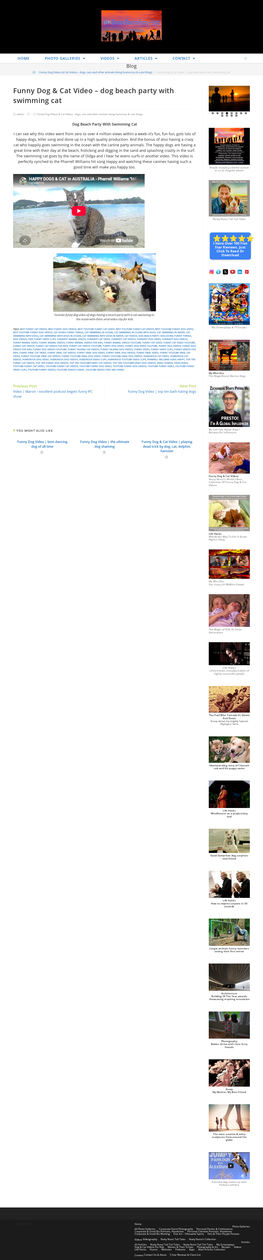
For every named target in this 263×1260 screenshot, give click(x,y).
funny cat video (152, 342)
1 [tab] (213, 113)
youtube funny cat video (28, 366)
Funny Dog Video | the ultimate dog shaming (104, 444)
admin (20, 114)
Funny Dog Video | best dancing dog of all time (42, 444)
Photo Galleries (241, 1226)
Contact (139, 1255)
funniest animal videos (71, 339)
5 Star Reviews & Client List (185, 1255)
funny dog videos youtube (50, 349)
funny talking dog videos (116, 349)
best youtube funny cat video (96, 329)
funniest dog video (149, 339)
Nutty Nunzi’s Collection (202, 1239)
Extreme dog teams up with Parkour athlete (229, 1183)
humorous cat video (156, 356)
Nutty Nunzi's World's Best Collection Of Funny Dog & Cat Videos (228, 482)
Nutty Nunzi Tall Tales (173, 1239)
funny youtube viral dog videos (122, 356)
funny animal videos (52, 342)
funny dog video (113, 345)
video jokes (181, 362)
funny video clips (162, 349)
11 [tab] (232, 115)
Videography (150, 1239)
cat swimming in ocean (99, 332)
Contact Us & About (155, 1255)
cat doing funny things (68, 332)
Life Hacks (140, 1249)
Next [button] (245, 98)
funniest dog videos (174, 339)
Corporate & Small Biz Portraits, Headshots (159, 1231)
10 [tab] (227, 115)
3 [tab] (222, 113)
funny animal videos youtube (122, 342)
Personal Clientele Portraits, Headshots (209, 1231)
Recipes (225, 1247)
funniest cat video (98, 339)
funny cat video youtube (179, 342)
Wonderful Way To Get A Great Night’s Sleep (228, 538)
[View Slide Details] (229, 98)
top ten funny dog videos (52, 362)
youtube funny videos (41, 369)
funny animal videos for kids (84, 342)
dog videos (20, 339)
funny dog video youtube (141, 345)
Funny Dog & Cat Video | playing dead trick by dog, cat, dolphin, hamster (167, 446)
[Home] (34, 72)
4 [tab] (227, 113)
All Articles (141, 1244)
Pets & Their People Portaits (223, 1234)
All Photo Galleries (145, 1229)
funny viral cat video (32, 352)
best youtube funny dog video (174, 329)
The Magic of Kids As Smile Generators (225, 631)
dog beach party (148, 335)
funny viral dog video (91, 352)
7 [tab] (241, 113)
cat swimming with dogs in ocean (60, 335)
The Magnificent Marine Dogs (227, 376)
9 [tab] (222, 115)
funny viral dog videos (120, 352)
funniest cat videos (123, 339)
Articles (245, 1242)
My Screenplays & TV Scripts (229, 327)
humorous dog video (35, 359)
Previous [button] (213, 98)
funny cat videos (24, 345)
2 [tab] (217, 113)
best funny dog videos (62, 329)
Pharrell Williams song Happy (166, 359)
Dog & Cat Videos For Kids (149, 1247)
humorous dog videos (64, 359)
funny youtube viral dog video (81, 356)
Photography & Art (207, 1247)
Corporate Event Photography (176, 1229)
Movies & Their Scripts (180, 1247)
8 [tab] (246, 113)
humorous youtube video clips (127, 359)
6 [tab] (236, 113)
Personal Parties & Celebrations (214, 1229)
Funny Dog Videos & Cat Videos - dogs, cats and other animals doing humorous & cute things (90, 114)
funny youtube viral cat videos (40, 356)
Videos (138, 1239)
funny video (142, 349)
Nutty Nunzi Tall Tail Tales (229, 219)
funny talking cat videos (83, 349)
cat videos (131, 335)
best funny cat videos (33, 329)
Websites (166, 1249)
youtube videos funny (70, 369)
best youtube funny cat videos (135, 329)
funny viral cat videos (61, 352)
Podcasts (180, 1249)
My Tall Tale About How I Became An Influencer (224, 431)
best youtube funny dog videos (32, 332)
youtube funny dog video (95, 366)
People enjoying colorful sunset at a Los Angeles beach (229, 169)
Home (138, 1224)
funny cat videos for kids (52, 345)
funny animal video (25, 342)
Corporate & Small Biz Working (152, 1234)
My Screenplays (225, 1244)
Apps (192, 1249)
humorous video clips (92, 359)
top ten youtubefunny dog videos (134, 362)
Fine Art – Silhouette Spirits (188, 1234)
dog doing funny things (175, 335)
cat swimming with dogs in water (102, 335)
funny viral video (147, 352)
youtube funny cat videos (62, 366)
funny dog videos (170, 345)
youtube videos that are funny (105, 369)
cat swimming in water (171, 332)
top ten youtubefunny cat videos (90, 362)
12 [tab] (237, 115)
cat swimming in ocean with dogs (135, 332)
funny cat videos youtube (85, 345)
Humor (154, 1249)
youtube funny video (161, 366)
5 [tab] (232, 113)
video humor (165, 362)
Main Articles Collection (211, 1249)
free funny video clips (42, 339)
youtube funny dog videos (129, 366)
